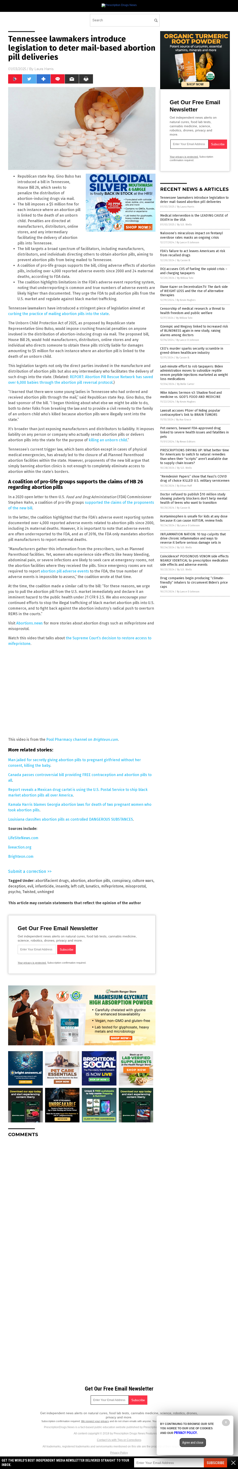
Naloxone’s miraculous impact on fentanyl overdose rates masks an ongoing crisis (191, 235)
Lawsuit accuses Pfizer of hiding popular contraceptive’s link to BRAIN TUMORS (190, 413)
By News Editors (186, 441)
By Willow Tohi (185, 278)
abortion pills (98, 880)
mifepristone (112, 886)
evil (30, 886)
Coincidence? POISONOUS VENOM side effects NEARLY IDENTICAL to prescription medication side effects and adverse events (194, 560)
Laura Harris (43, 69)
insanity (62, 886)
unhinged (45, 892)
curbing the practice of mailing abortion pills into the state (58, 314)
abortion (78, 880)
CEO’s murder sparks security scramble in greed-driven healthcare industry (191, 351)
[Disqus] (81, 1199)
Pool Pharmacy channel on (82, 739)
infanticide (44, 886)
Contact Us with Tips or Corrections (119, 1440)
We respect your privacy (95, 1421)
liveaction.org (19, 847)
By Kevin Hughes (186, 300)
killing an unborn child (108, 440)
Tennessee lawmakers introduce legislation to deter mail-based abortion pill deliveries (194, 200)
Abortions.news (29, 623)
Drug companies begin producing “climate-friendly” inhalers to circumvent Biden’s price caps (194, 582)
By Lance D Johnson (188, 242)
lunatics (92, 886)
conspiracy (121, 880)
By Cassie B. (184, 260)
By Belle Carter (185, 384)
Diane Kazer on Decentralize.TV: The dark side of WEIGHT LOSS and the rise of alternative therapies (194, 291)
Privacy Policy (119, 1452)
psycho (14, 892)
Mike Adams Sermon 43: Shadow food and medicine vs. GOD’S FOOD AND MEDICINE (191, 395)
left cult (77, 886)
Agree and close (192, 1442)
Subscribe (215, 1463)
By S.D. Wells (184, 224)
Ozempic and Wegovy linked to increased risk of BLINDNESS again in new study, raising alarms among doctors (194, 331)
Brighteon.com (20, 856)
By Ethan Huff (184, 485)
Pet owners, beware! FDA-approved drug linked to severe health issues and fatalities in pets (194, 432)
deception (17, 886)
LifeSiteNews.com (23, 838)
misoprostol (135, 886)
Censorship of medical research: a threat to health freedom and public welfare (192, 311)
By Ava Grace (183, 419)
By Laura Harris (185, 206)
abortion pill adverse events (65, 571)
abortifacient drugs (52, 880)
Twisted (29, 892)
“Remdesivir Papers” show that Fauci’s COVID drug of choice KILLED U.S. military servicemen (194, 478)
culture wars (142, 880)
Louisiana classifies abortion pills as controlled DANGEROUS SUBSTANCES (70, 819)
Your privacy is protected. (32, 962)
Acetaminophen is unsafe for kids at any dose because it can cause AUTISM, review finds (194, 518)
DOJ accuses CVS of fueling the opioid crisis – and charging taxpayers (193, 271)
